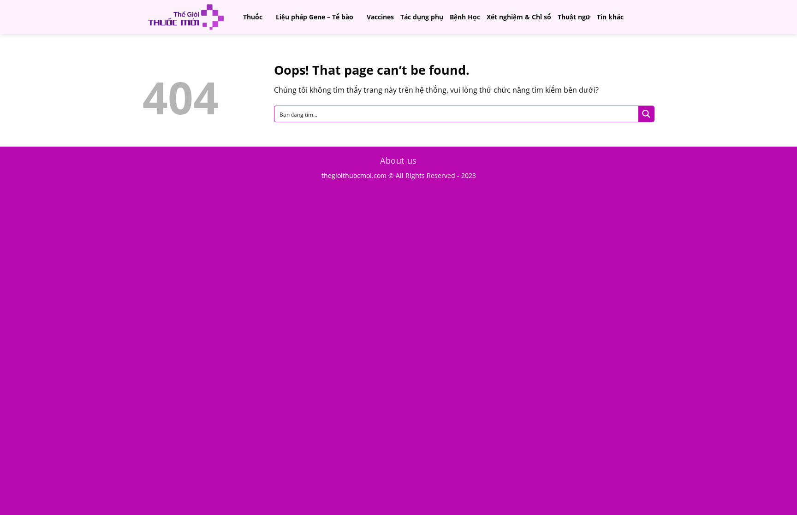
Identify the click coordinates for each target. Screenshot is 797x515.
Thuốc (252, 16)
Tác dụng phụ (421, 16)
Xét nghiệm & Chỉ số (519, 16)
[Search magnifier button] (646, 114)
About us (398, 160)
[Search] (650, 17)
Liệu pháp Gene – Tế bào (314, 16)
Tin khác (610, 16)
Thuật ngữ (574, 16)
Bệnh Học (465, 16)
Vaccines (380, 16)
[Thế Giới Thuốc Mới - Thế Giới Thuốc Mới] (186, 17)
